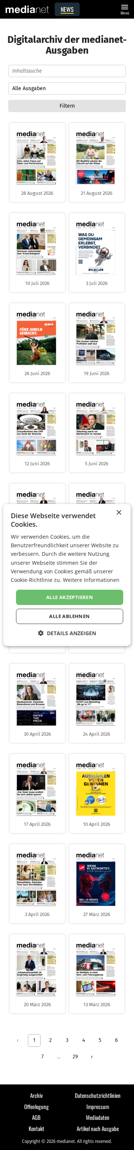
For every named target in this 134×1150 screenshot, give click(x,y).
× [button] (118, 513)
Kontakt (36, 1128)
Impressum (97, 1106)
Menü (124, 9)
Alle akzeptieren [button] (69, 597)
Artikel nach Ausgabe (98, 1128)
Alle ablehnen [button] (69, 616)
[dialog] (67, 575)
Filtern (67, 106)
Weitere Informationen (91, 579)
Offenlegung (36, 1106)
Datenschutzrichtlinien (98, 1095)
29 (75, 1057)
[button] (67, 633)
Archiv (36, 1095)
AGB (36, 1117)
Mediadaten (97, 1117)
